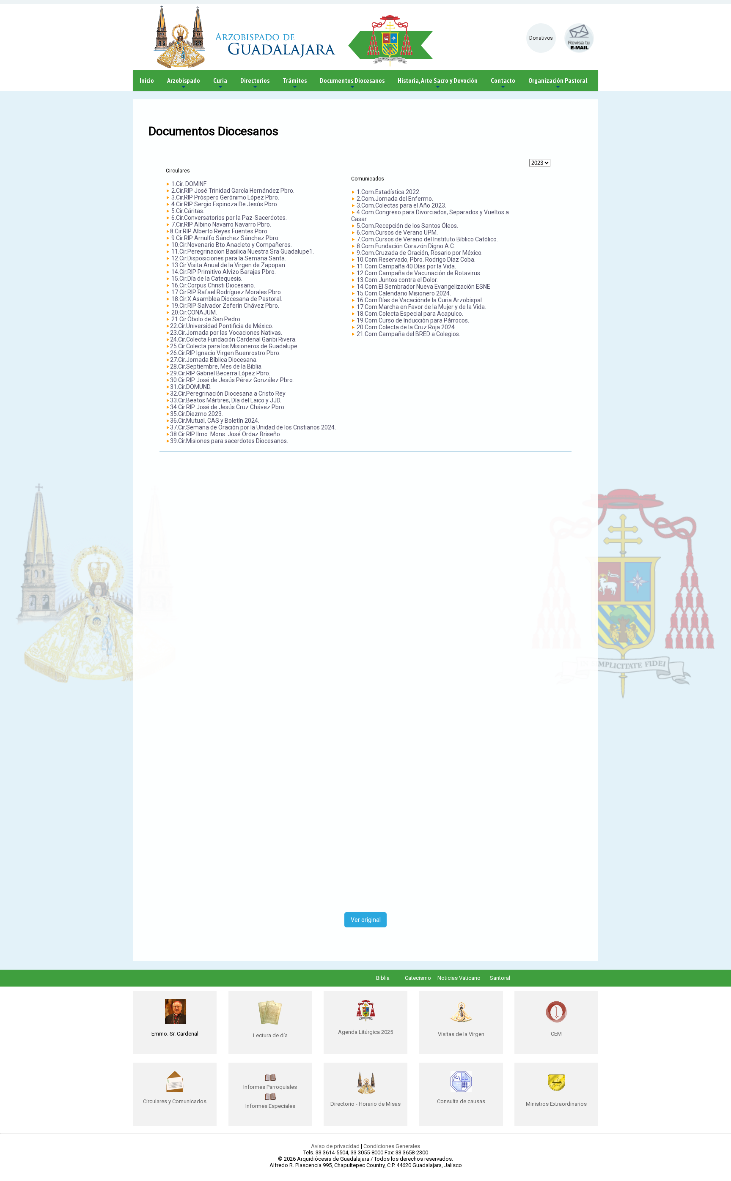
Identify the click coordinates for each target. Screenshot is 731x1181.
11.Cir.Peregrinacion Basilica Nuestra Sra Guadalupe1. (242, 251)
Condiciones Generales (391, 1146)
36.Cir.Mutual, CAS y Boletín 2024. (214, 420)
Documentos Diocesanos (352, 83)
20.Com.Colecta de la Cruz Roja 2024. (406, 327)
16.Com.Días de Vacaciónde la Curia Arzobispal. (420, 300)
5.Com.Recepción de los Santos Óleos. (407, 225)
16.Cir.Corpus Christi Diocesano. (213, 285)
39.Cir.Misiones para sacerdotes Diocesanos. (229, 440)
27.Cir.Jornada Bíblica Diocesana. (214, 359)
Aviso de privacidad (335, 1146)
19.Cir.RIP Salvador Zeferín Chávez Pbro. (225, 305)
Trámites (295, 83)
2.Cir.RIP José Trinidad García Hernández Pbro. (232, 190)
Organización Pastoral (557, 83)
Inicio (147, 80)
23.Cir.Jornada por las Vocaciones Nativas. (226, 332)
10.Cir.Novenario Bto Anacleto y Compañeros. (231, 244)
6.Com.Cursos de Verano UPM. (397, 232)
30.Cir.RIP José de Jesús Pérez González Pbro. (232, 380)
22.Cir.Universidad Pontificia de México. (221, 326)
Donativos (541, 38)
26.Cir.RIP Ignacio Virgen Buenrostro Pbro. (225, 353)
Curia (220, 83)
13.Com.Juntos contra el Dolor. (397, 279)
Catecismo (418, 978)
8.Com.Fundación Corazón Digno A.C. (406, 246)
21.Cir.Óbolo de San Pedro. (206, 319)
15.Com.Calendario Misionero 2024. (404, 293)
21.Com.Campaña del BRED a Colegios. (408, 334)
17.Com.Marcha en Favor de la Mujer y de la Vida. (421, 306)
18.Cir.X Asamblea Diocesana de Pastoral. (226, 298)
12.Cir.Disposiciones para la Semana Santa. (228, 258)
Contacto (503, 83)
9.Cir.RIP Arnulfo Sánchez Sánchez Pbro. (225, 238)
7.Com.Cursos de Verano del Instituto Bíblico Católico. (427, 239)
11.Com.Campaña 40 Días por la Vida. (406, 266)
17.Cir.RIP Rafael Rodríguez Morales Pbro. (226, 292)
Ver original (366, 919)
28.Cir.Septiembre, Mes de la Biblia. (216, 366)
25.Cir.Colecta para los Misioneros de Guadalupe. (234, 346)
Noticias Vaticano (459, 978)
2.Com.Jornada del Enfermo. (395, 198)
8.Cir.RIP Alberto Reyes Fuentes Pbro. (219, 231)
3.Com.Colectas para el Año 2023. (401, 205)
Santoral (500, 978)
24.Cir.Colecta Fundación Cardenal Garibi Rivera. (233, 339)
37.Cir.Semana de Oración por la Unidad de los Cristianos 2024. (253, 427)
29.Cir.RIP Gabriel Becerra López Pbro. (220, 373)
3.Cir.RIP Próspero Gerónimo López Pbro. (225, 197)
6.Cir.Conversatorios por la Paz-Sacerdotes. (229, 217)
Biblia (383, 978)
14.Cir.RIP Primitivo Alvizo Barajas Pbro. (223, 271)
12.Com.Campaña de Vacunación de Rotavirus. (419, 273)
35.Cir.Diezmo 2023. (196, 413)
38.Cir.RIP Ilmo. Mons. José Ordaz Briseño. (225, 434)
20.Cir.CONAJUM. (194, 312)
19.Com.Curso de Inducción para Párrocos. (413, 320)
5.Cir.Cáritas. (187, 211)
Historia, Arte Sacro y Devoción (438, 83)
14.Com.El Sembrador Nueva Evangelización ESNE (423, 286)
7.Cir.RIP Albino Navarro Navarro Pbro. (221, 224)
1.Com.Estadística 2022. (388, 192)
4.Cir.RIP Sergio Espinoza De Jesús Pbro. (224, 204)
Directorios (254, 83)
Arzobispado (183, 83)
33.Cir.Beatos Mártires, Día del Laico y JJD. (225, 400)
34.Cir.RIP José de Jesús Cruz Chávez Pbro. (228, 407)
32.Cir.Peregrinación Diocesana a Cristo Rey (228, 393)
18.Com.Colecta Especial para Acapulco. (410, 313)
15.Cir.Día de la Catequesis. (206, 278)
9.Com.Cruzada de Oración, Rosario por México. (420, 252)
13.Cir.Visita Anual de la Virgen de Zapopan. (228, 265)
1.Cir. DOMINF (188, 183)
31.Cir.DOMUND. (191, 386)
